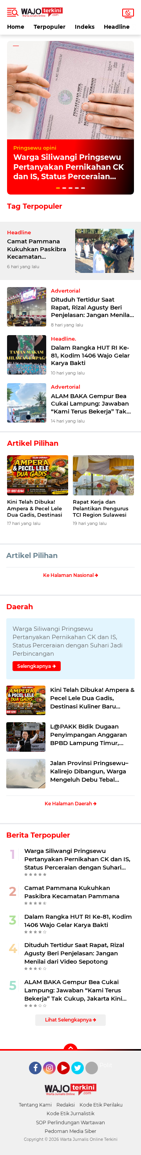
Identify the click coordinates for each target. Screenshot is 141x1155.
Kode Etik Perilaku (101, 1105)
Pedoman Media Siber (70, 1131)
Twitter (81, 1077)
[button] (58, 188)
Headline (117, 26)
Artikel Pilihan (32, 555)
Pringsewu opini (34, 148)
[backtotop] (70, 1051)
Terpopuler (49, 26)
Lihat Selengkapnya (69, 1020)
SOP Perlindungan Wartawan (70, 1122)
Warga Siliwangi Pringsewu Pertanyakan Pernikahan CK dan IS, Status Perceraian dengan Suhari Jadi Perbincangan (68, 177)
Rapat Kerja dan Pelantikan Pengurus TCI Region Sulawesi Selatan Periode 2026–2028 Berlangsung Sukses (102, 509)
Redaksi (65, 1105)
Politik (108, 1065)
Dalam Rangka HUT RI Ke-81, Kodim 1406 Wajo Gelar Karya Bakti (90, 355)
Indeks (84, 26)
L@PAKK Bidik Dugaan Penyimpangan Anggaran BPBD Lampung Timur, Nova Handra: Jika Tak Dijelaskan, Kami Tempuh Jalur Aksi (88, 735)
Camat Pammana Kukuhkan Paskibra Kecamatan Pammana (36, 249)
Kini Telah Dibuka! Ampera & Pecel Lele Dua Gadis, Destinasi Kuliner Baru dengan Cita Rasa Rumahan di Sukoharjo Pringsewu (37, 509)
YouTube (68, 1077)
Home (15, 26)
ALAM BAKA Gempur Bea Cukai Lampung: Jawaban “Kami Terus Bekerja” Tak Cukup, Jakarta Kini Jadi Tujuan (90, 403)
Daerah (19, 607)
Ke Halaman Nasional (69, 575)
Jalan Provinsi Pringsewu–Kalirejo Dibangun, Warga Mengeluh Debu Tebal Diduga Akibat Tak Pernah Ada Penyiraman (89, 771)
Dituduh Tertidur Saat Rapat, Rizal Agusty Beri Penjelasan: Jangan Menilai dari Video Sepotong (91, 307)
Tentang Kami (35, 1105)
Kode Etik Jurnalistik (70, 1113)
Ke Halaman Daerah (69, 803)
